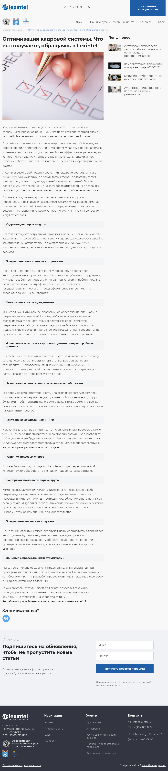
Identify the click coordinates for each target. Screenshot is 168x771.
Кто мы (79, 22)
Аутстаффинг (94, 722)
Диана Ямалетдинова (153, 765)
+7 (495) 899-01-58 (79, 7)
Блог (161, 22)
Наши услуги (99, 22)
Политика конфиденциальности (21, 765)
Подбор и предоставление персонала (102, 745)
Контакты (146, 22)
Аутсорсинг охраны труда (101, 753)
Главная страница (12, 30)
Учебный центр (123, 22)
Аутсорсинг (93, 728)
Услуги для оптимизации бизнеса (101, 736)
